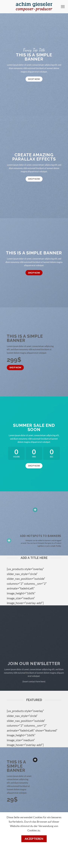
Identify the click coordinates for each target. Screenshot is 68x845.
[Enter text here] (35, 760)
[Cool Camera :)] (9, 540)
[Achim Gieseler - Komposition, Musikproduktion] (34, 6)
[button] (62, 6)
